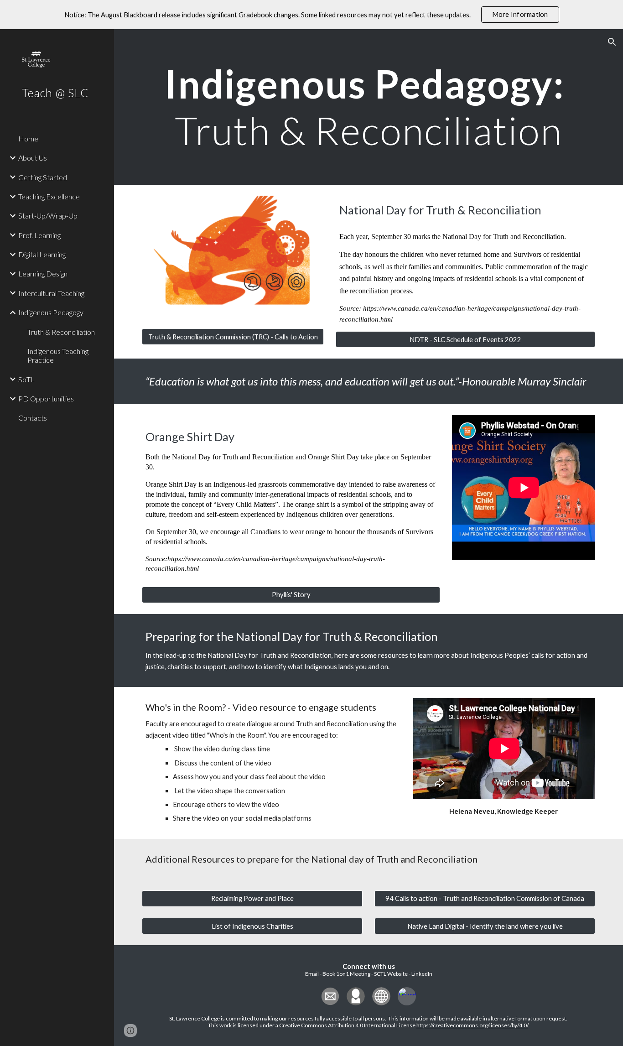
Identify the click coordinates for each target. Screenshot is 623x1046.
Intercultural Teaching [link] (51, 293)
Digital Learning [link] (42, 254)
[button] (612, 42)
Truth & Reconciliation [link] (61, 332)
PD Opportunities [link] (46, 398)
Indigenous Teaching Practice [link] (57, 355)
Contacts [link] (32, 417)
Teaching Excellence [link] (49, 196)
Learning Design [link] (42, 273)
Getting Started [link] (42, 177)
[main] (369, 107)
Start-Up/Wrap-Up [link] (48, 215)
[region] (311, 14)
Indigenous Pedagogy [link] (50, 312)
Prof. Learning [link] (39, 235)
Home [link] (28, 138)
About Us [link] (32, 157)
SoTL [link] (26, 379)
